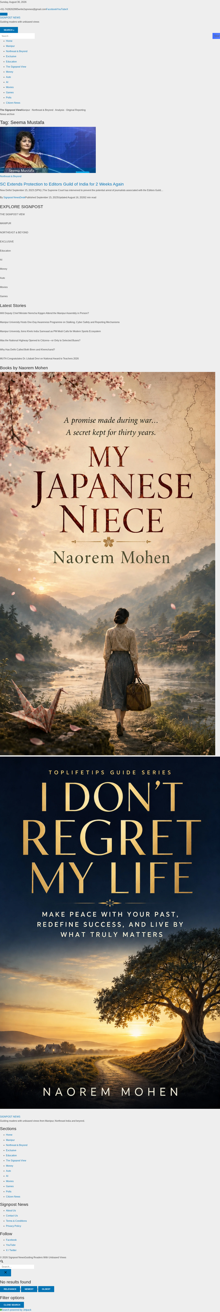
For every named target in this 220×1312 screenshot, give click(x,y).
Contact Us (12, 1215)
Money (9, 72)
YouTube (61, 9)
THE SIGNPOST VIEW (12, 214)
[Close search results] (5, 1272)
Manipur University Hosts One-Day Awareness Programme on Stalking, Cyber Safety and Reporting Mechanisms (60, 322)
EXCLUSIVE (7, 241)
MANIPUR (5, 223)
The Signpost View (16, 66)
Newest (29, 1289)
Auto (8, 77)
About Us (11, 1210)
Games (10, 92)
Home (9, 41)
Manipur (10, 46)
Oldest (46, 1289)
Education (11, 61)
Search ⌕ (9, 30)
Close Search (12, 1305)
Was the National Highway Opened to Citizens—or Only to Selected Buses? (40, 340)
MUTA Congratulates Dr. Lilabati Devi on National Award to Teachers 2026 (39, 358)
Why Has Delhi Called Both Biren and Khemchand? (27, 349)
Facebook (51, 9)
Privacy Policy (13, 1226)
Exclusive (11, 56)
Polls (8, 97)
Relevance (10, 1289)
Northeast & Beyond (16, 51)
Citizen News (13, 103)
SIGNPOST (10, 17)
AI (7, 82)
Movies (10, 87)
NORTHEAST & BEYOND (14, 232)
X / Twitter (11, 1250)
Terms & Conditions (16, 1221)
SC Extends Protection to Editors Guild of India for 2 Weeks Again (62, 184)
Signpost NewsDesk (14, 197)
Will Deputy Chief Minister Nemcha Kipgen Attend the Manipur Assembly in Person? (44, 313)
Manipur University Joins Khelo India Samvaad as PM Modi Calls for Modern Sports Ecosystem (50, 331)
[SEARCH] (110, 1264)
